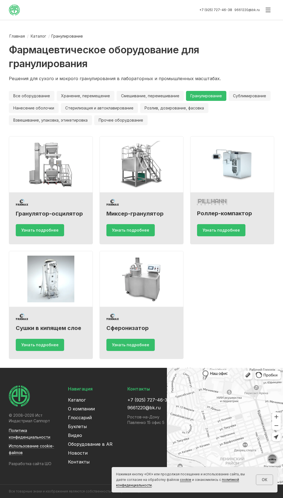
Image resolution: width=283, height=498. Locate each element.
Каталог (38, 36)
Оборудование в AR (90, 444)
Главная (17, 36)
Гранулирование (206, 95)
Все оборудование (31, 95)
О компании (81, 408)
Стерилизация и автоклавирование (99, 108)
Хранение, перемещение (85, 95)
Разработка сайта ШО (30, 463)
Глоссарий (80, 417)
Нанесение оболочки (33, 108)
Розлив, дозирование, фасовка (174, 108)
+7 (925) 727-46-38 (215, 10)
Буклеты (77, 426)
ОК (264, 479)
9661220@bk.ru (247, 10)
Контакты (79, 462)
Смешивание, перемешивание (150, 95)
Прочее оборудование (121, 120)
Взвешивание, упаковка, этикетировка (50, 120)
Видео (75, 435)
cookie (185, 480)
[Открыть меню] (268, 10)
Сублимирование (249, 95)
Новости (78, 453)
